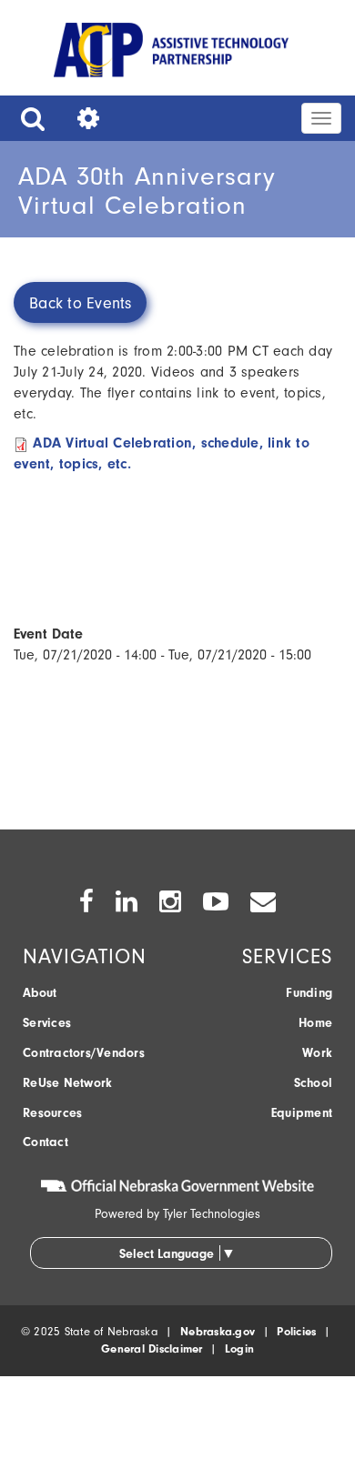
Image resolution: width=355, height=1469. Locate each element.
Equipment (301, 1113)
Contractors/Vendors (84, 1053)
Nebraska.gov (217, 1331)
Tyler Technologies (211, 1214)
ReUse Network (67, 1083)
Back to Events (80, 303)
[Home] (171, 53)
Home (315, 1023)
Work (317, 1053)
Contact (45, 1142)
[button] (28, 118)
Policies (296, 1331)
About (39, 993)
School (313, 1083)
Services (47, 1023)
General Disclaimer (152, 1348)
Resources (52, 1113)
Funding (309, 993)
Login (239, 1348)
